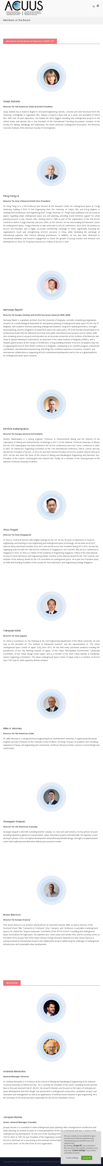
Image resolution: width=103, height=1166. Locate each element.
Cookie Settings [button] (72, 1158)
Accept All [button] (87, 1158)
